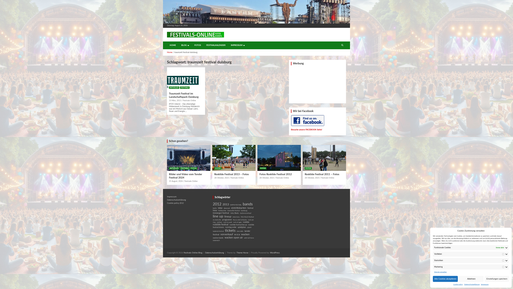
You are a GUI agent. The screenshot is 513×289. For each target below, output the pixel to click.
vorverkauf (226, 234)
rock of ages (237, 222)
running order (230, 227)
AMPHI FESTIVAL (236, 205)
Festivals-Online (189, 101)
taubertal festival (218, 231)
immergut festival (221, 213)
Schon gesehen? (178, 141)
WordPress (275, 253)
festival (250, 208)
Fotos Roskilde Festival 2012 (275, 174)
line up (218, 216)
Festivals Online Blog (193, 253)
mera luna (236, 217)
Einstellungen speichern (496, 279)
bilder (220, 208)
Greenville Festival (233, 210)
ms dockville (217, 220)
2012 (217, 204)
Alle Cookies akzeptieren (445, 279)
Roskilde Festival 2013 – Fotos (231, 174)
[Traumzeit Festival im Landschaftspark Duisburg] (186, 78)
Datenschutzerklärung (472, 284)
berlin (215, 208)
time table (240, 231)
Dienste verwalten (440, 272)
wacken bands (218, 238)
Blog (184, 45)
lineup (227, 216)
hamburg (244, 210)
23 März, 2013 (175, 101)
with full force (249, 238)
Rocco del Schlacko (240, 220)
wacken (245, 234)
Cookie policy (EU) (175, 203)
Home (173, 45)
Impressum (485, 284)
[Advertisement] (317, 84)
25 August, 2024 (176, 181)
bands (248, 204)
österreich (216, 240)
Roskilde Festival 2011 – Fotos (322, 174)
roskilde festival (220, 225)
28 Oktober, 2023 (221, 178)
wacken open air (234, 237)
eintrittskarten (238, 208)
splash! (249, 227)
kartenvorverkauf (245, 213)
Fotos (197, 45)
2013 (226, 204)
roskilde (246, 222)
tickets (230, 230)
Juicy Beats (234, 213)
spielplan (242, 227)
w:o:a (237, 234)
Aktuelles (174, 87)
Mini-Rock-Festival (247, 217)
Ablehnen (471, 279)
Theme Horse (242, 253)
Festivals (185, 87)
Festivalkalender (216, 45)
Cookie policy (458, 284)
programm (227, 220)
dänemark (227, 208)
